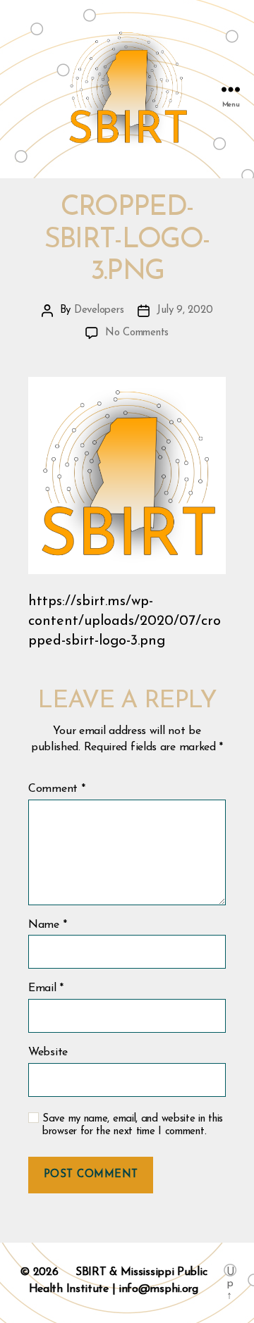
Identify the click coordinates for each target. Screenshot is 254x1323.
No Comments (137, 333)
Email (46, 988)
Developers (98, 310)
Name (47, 925)
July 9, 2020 (184, 310)
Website (48, 1052)
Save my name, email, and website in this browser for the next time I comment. (132, 1126)
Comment (56, 789)
